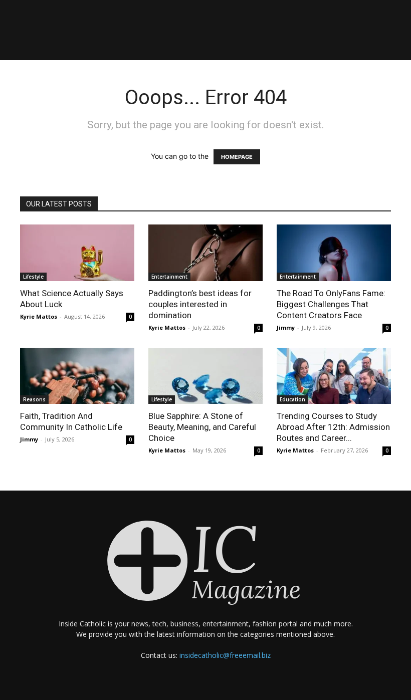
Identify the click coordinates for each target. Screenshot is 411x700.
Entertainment (169, 276)
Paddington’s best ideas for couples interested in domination (200, 304)
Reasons (34, 399)
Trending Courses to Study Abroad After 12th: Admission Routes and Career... (333, 427)
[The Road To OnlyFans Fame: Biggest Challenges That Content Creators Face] (334, 252)
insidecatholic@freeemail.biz (225, 655)
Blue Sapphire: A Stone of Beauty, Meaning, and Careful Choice (202, 427)
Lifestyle (33, 276)
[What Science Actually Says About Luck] (77, 252)
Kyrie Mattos (38, 316)
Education (292, 399)
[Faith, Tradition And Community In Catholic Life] (77, 376)
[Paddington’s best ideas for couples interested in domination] (205, 252)
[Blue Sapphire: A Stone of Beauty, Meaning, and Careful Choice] (205, 376)
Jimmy (286, 327)
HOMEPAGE (237, 156)
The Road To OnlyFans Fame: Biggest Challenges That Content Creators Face (331, 304)
